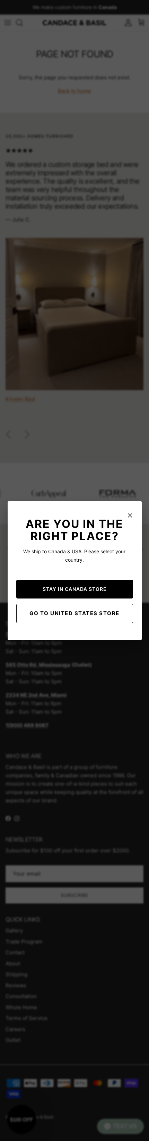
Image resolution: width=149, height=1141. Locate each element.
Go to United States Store (74, 613)
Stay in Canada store (75, 589)
